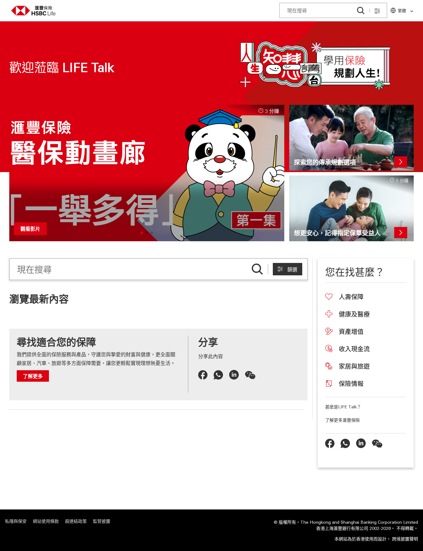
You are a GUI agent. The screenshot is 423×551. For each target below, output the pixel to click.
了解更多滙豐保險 (342, 420)
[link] (410, 11)
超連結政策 (76, 521)
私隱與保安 (16, 521)
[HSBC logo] (33, 10)
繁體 (402, 10)
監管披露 (101, 521)
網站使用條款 (46, 521)
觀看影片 (30, 228)
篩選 (292, 269)
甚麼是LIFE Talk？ (343, 406)
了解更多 (33, 376)
